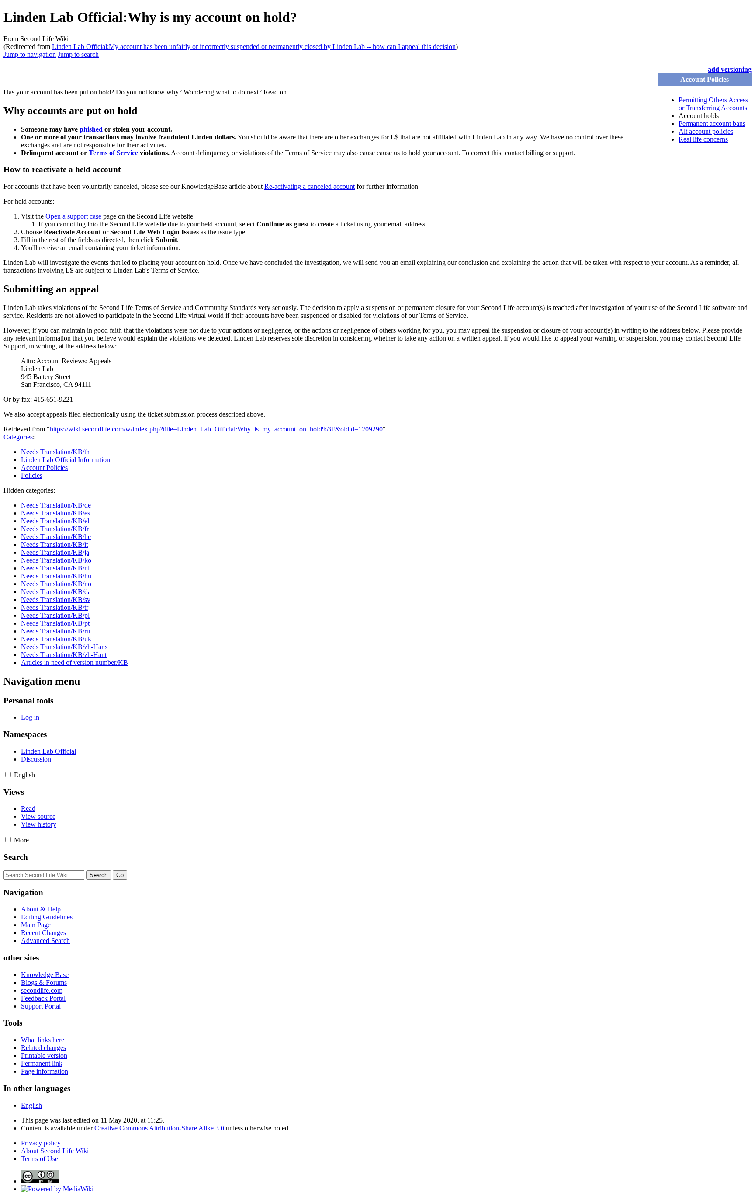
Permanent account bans (712, 123)
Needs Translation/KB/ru (55, 631)
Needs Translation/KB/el (55, 521)
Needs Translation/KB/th (55, 452)
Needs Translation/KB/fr (55, 528)
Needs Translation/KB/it (54, 544)
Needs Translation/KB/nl (55, 568)
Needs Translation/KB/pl (55, 615)
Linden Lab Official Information (65, 459)
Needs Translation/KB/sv (55, 599)
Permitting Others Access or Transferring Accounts (713, 103)
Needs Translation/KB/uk (56, 639)
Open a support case (73, 216)
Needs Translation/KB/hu (56, 576)
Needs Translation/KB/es (55, 513)
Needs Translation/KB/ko (56, 560)
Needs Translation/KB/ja (55, 552)
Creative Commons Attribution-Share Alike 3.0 (159, 1128)
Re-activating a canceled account (309, 186)
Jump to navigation (29, 54)
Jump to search (78, 54)
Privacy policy (41, 1143)
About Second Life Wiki (55, 1151)
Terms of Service (113, 153)
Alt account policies (706, 131)
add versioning (730, 69)
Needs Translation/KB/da (56, 591)
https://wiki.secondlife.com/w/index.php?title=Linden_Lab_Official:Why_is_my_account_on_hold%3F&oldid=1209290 (216, 429)
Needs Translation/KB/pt (55, 623)
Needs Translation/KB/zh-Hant (64, 654)
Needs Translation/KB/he (56, 536)
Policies (31, 475)
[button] (8, 774)
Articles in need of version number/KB (74, 662)
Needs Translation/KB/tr (54, 607)
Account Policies (44, 467)
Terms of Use (39, 1158)
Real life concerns (703, 139)
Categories (18, 437)
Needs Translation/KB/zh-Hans (64, 646)
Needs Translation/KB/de (56, 505)
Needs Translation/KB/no (56, 584)
